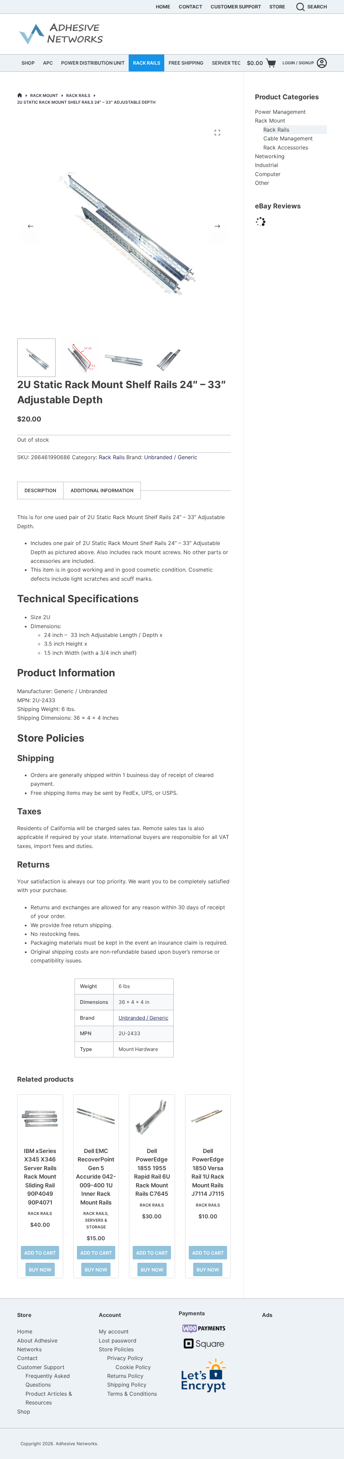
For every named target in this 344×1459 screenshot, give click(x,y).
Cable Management (288, 138)
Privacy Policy (125, 1358)
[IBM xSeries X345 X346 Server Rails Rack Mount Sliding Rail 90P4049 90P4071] (40, 1117)
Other (262, 182)
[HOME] (19, 95)
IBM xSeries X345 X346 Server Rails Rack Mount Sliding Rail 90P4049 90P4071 (40, 1177)
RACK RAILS (146, 63)
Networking (270, 156)
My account (114, 1331)
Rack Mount (270, 120)
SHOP (28, 63)
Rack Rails (112, 457)
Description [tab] (40, 490)
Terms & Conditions (132, 1393)
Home (163, 6)
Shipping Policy (126, 1384)
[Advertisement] (295, 1366)
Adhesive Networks (76, 1443)
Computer (268, 174)
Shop (23, 1411)
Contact (190, 6)
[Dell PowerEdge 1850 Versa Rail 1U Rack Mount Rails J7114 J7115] (208, 1117)
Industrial (266, 165)
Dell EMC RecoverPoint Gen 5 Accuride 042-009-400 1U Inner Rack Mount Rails (96, 1177)
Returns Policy (125, 1375)
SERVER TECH (228, 63)
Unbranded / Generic (170, 457)
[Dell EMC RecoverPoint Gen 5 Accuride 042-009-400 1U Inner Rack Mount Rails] (96, 1117)
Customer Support (236, 6)
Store (277, 6)
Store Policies (116, 1349)
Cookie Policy (133, 1367)
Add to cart (40, 1253)
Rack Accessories (285, 147)
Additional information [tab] (102, 490)
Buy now (40, 1270)
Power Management (280, 111)
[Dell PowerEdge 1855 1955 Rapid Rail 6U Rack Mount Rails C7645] (152, 1117)
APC (48, 63)
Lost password (117, 1340)
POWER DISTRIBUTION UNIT (93, 63)
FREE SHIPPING (186, 63)
